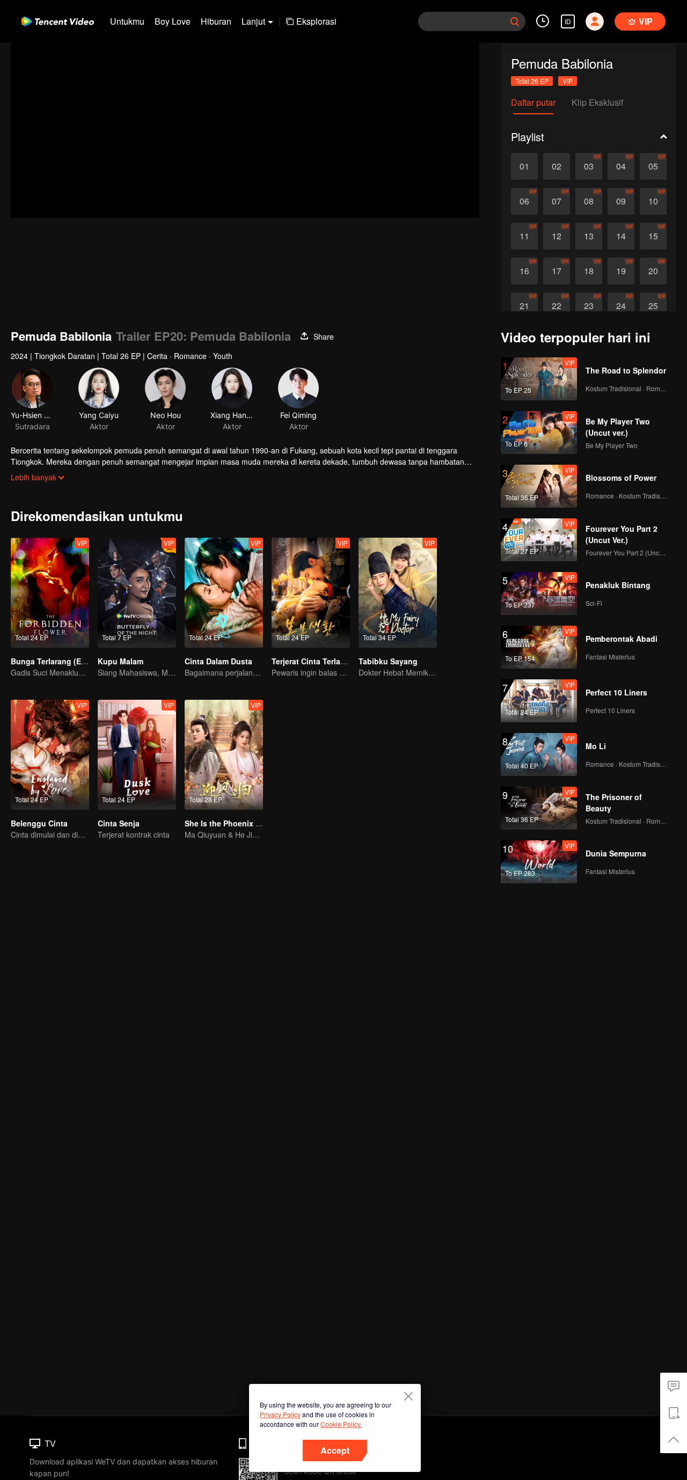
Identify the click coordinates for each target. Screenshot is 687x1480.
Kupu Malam (120, 661)
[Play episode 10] (653, 201)
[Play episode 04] (621, 166)
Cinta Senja (119, 823)
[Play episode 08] (588, 201)
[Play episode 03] (588, 166)
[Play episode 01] (524, 166)
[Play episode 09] (621, 201)
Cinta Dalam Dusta (218, 661)
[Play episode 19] (621, 271)
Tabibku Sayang (388, 661)
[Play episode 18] (588, 271)
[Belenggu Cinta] (50, 755)
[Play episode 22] (556, 305)
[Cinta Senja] (137, 755)
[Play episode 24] (621, 305)
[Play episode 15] (653, 236)
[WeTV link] (57, 21)
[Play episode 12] (556, 236)
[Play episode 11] (524, 236)
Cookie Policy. (341, 1423)
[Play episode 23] (588, 305)
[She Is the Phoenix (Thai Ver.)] (224, 755)
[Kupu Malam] (137, 593)
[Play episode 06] (524, 201)
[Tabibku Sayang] (398, 593)
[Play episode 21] (524, 305)
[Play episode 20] (653, 271)
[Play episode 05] (653, 166)
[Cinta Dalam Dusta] (224, 593)
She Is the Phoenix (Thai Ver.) (238, 823)
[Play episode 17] (556, 271)
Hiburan (216, 21)
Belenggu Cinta (39, 823)
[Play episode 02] (556, 166)
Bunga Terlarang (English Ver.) (66, 661)
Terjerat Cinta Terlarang (314, 661)
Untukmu (127, 21)
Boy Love (173, 21)
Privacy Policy (280, 1414)
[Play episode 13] (588, 236)
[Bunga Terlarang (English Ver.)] (50, 593)
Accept (334, 1450)
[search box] (514, 21)
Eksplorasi (316, 21)
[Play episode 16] (524, 271)
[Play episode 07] (556, 201)
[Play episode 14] (621, 236)
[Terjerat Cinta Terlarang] (311, 593)
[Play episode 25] (653, 305)
